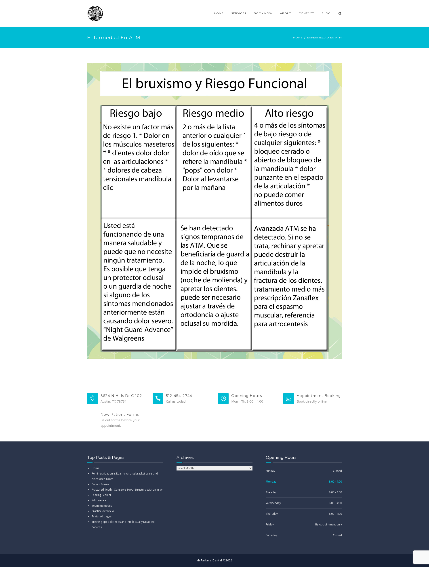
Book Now (263, 13)
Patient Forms (100, 484)
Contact (306, 13)
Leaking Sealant (101, 495)
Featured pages (101, 516)
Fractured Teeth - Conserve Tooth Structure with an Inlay (127, 489)
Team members (102, 506)
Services (238, 13)
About (285, 13)
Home (219, 13)
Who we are (99, 500)
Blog (326, 13)
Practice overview (103, 511)
